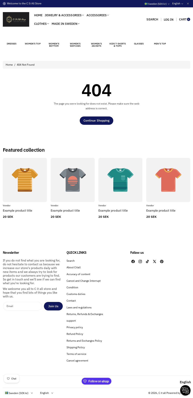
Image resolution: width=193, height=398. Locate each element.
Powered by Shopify (178, 393)
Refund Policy (75, 334)
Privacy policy (75, 327)
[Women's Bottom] (54, 37)
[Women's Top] (33, 37)
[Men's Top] (160, 37)
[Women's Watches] (75, 37)
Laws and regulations (79, 307)
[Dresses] (11, 37)
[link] (73, 210)
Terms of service (76, 354)
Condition (72, 287)
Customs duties (76, 294)
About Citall (74, 267)
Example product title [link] (17, 210)
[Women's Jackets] (96, 37)
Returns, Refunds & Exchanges (85, 314)
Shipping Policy (76, 347)
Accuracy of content (78, 274)
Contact (71, 300)
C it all (162, 393)
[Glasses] (139, 37)
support (71, 320)
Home (9, 64)
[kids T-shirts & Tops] (117, 37)
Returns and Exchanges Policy (84, 340)
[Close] (188, 3)
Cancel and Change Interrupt (84, 280)
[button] (152, 19)
